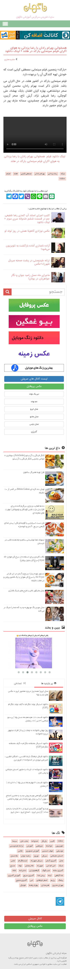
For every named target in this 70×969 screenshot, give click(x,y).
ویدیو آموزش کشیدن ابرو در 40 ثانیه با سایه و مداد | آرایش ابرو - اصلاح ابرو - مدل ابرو (27, 810)
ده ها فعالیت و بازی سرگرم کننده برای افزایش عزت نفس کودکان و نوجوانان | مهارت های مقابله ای (24, 509)
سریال (44, 856)
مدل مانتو (34, 416)
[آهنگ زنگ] (34, 368)
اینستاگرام (22, 860)
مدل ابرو (34, 409)
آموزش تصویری (32, 851)
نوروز (36, 856)
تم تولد (34, 401)
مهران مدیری (57, 885)
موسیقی (60, 851)
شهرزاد (40, 865)
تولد (20, 865)
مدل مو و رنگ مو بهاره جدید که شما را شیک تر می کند (24, 609)
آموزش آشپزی (14, 875)
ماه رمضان (29, 865)
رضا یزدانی (52, 173)
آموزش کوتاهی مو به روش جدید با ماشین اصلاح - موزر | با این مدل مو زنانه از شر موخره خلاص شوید (27, 799)
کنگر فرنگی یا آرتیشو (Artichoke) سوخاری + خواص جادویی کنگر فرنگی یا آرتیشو (24, 457)
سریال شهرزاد (36, 860)
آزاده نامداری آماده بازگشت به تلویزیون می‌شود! (28, 247)
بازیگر (44, 841)
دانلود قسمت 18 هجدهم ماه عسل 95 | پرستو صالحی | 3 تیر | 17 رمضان (27, 719)
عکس (20, 851)
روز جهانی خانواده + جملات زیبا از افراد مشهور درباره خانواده (28, 732)
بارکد (63, 173)
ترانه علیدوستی (16, 846)
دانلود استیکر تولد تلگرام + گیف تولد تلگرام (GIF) (28, 706)
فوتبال (23, 885)
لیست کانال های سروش (34, 379)
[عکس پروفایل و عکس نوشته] (34, 305)
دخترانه (22, 870)
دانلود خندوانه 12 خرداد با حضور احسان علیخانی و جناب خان (27, 771)
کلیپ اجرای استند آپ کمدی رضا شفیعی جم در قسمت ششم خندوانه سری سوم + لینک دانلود (27, 218)
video (62, 178)
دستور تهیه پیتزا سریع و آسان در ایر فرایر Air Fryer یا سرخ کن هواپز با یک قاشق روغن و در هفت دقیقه (23, 577)
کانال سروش (35, 918)
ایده (49, 875)
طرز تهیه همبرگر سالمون (33, 472)
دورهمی (39, 846)
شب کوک (46, 870)
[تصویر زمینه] (34, 354)
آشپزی (34, 432)
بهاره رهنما (33, 885)
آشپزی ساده (58, 870)
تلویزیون (59, 846)
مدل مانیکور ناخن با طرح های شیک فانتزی (26, 590)
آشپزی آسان (51, 860)
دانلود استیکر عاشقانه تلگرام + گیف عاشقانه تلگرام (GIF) (28, 745)
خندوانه (35, 841)
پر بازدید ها (47, 683)
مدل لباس (34, 424)
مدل (61, 860)
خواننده (49, 846)
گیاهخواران (34, 870)
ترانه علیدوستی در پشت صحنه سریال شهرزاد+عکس (29, 262)
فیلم (8, 173)
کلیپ (52, 841)
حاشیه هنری (9, 59)
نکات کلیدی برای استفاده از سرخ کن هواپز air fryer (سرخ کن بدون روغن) (24, 558)
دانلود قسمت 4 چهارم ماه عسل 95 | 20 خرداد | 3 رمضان (27, 784)
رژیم (53, 880)
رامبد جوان (25, 856)
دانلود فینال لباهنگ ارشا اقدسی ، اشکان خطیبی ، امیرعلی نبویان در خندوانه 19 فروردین (26, 758)
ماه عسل (14, 856)
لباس (13, 860)
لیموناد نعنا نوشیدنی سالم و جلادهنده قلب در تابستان (24, 541)
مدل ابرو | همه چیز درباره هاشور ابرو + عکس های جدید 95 (28, 692)
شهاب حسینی (47, 851)
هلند (16, 173)
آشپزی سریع (28, 875)
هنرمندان (45, 885)
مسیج (12, 865)
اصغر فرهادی (42, 880)
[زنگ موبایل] (34, 337)
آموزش (30, 846)
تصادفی (18, 683)
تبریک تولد (34, 394)
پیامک (60, 880)
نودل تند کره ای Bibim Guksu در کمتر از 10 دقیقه (24, 490)
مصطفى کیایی (26, 173)
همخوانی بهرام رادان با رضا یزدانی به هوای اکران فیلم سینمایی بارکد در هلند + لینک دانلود (36, 49)
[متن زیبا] (34, 321)
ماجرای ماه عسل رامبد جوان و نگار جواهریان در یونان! (30, 277)
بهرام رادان (40, 173)
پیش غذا (41, 875)
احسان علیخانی (57, 856)
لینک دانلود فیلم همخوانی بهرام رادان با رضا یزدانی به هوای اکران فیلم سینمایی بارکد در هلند (34, 159)
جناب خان (24, 841)
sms (14, 870)
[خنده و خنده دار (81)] (34, 651)
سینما (14, 841)
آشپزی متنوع (21, 880)
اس (31, 880)
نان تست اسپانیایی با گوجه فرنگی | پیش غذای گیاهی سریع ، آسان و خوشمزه (24, 524)
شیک (61, 865)
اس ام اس (50, 865)
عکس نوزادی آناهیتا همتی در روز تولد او (27, 231)
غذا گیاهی (59, 875)
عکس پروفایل (34, 386)
